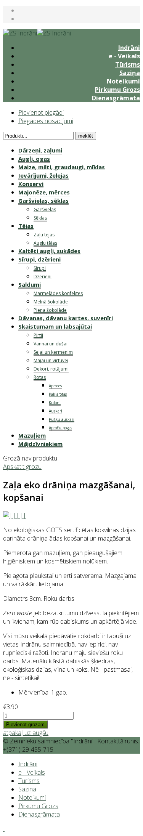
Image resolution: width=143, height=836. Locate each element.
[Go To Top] (4, 829)
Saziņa (129, 73)
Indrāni (129, 47)
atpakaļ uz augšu (25, 732)
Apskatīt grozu (22, 466)
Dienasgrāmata (116, 98)
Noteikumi (123, 81)
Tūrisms (127, 64)
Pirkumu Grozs (117, 89)
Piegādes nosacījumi (45, 121)
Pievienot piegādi (41, 112)
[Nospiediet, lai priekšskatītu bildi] (14, 515)
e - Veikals (124, 56)
